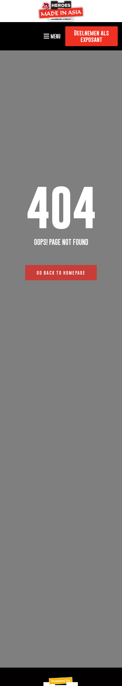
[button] (51, 36)
